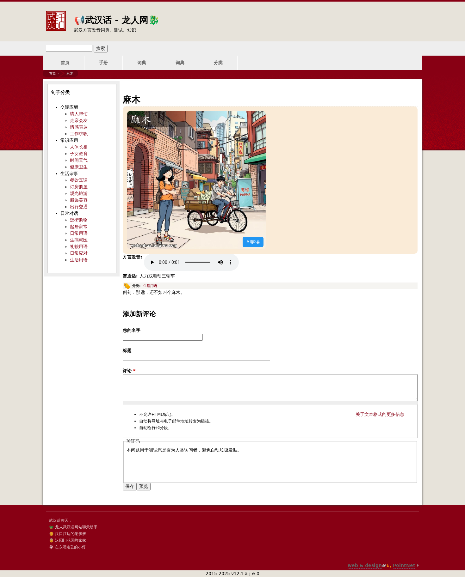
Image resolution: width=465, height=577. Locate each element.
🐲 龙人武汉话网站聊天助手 (73, 527)
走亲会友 (79, 120)
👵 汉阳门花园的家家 (67, 540)
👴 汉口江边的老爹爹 (67, 533)
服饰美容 (79, 200)
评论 (129, 370)
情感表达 (79, 127)
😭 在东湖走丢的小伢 (67, 547)
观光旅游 (79, 193)
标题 (127, 350)
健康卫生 (79, 166)
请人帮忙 (79, 113)
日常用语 (79, 233)
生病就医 (79, 239)
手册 (103, 62)
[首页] (56, 16)
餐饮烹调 (79, 180)
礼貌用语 (79, 246)
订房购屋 (79, 186)
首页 (65, 62)
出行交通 (79, 206)
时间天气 (79, 160)
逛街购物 (79, 219)
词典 (141, 62)
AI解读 (253, 241)
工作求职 (79, 133)
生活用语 (150, 286)
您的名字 (131, 330)
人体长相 (79, 146)
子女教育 (79, 153)
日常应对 (79, 253)
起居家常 (79, 226)
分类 (218, 62)
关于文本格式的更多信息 (380, 414)
